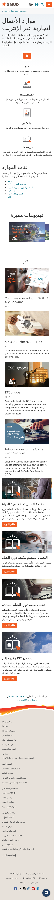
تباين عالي (34, 883)
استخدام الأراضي (9, 831)
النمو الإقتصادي (8, 844)
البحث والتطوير (8, 735)
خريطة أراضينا (7, 744)
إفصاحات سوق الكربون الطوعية (14, 782)
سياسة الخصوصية (12, 878)
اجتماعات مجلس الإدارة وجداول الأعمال (18, 758)
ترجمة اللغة (22, 883)
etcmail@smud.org (27, 700)
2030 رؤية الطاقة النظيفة (12, 769)
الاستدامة (12, 190)
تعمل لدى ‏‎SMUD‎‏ (9, 793)
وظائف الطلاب (8, 802)
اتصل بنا (5, 726)
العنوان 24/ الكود (15, 193)
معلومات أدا (43, 878)
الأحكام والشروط (29, 878)
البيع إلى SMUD (8, 817)
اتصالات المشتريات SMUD (12, 835)
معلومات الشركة (9, 731)
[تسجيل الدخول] (37, 4)
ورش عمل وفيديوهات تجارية (15, 11)
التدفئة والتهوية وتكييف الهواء (21, 187)
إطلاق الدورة (9, 524)
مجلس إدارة (7, 753)
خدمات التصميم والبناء (11, 840)
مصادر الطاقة (7, 773)
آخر (9, 196)
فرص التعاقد (7, 826)
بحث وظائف (7, 797)
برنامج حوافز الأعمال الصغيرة (13, 822)
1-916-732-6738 (18, 696)
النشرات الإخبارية (9, 749)
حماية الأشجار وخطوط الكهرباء (14, 778)
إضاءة (10, 181)
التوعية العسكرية (9, 806)
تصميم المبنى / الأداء (17, 184)
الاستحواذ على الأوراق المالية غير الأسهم (18, 849)
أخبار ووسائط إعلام (9, 740)
